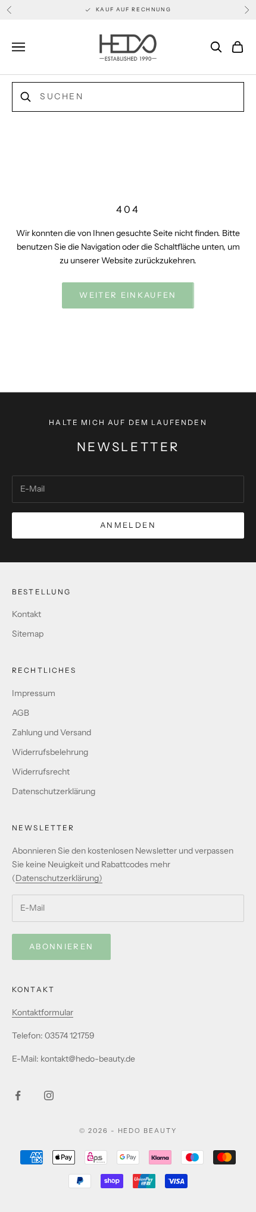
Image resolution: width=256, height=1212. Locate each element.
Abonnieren (61, 946)
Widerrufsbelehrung (50, 752)
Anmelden (128, 525)
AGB (20, 712)
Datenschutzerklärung (53, 791)
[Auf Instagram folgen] (49, 1095)
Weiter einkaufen (127, 295)
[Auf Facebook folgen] (18, 1095)
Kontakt (26, 614)
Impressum (33, 693)
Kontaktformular (42, 1012)
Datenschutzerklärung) (58, 878)
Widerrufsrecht (41, 771)
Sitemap (27, 633)
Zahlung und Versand (51, 732)
